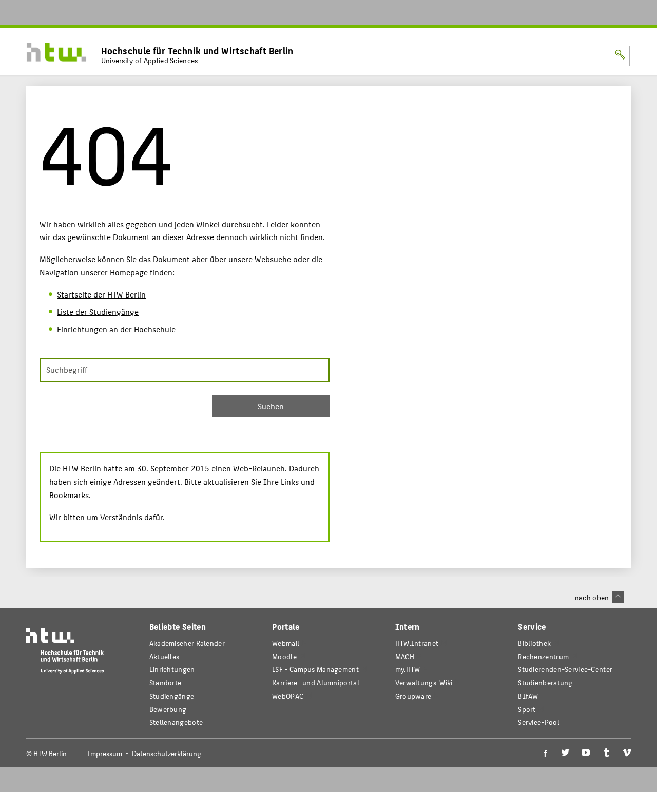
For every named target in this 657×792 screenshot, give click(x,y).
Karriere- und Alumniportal (315, 682)
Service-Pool (538, 722)
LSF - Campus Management (315, 669)
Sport (526, 709)
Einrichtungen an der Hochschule (116, 329)
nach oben (592, 597)
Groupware (413, 695)
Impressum (104, 753)
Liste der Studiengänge (98, 311)
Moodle (284, 656)
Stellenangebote (176, 722)
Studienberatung (545, 682)
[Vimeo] (627, 753)
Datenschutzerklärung (166, 753)
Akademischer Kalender (187, 643)
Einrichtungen (172, 669)
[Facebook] (544, 753)
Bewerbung (168, 709)
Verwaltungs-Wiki (424, 682)
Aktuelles (164, 656)
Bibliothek (534, 643)
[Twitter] (565, 753)
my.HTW (407, 669)
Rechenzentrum (543, 656)
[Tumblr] (606, 753)
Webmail (285, 643)
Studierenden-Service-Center (565, 669)
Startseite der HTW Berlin (101, 294)
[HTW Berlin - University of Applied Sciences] (65, 653)
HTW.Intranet (417, 643)
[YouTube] (586, 753)
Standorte (165, 682)
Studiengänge (172, 695)
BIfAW (528, 695)
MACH (404, 656)
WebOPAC (287, 695)
